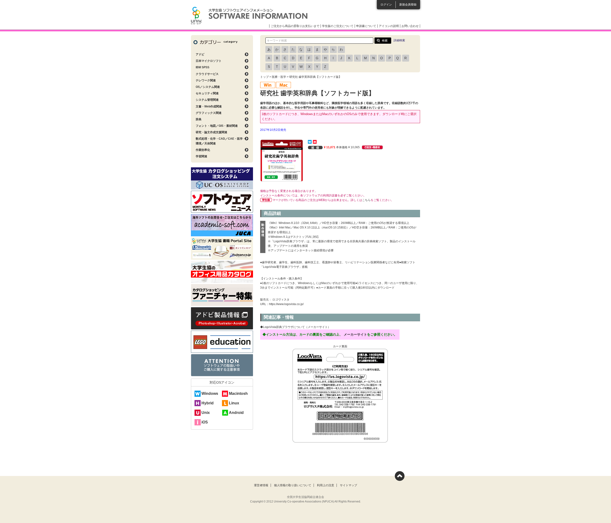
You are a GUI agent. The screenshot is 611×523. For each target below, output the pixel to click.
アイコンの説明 (389, 26)
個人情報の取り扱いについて (292, 485)
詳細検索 (399, 40)
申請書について (366, 26)
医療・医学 (279, 77)
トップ (264, 77)
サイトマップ (348, 485)
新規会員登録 (407, 4)
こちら (366, 200)
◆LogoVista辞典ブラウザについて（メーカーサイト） (295, 327)
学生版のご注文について (337, 26)
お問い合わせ (410, 26)
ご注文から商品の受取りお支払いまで (295, 26)
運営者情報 (261, 485)
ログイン (386, 4)
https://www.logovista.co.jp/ (286, 304)
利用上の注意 (325, 485)
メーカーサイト (355, 334)
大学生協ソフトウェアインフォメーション (249, 15)
